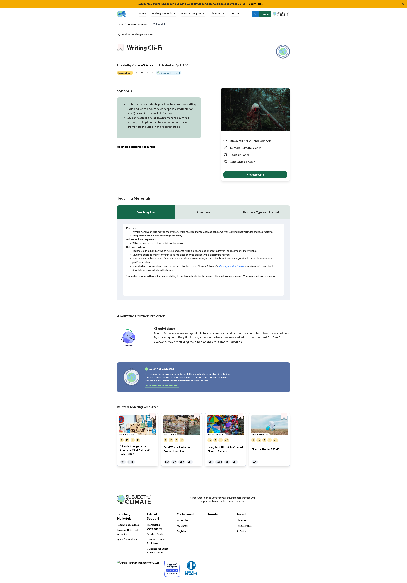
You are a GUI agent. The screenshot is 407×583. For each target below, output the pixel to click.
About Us (242, 520)
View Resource (255, 174)
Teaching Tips (146, 212)
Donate (212, 514)
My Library (182, 525)
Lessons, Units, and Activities (127, 532)
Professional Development (154, 526)
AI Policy (241, 531)
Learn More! (255, 3)
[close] (403, 4)
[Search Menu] (255, 14)
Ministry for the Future (231, 266)
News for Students (127, 539)
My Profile (182, 520)
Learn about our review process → (162, 385)
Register (181, 531)
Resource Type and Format (261, 212)
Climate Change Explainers (156, 541)
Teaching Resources (128, 524)
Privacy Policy (244, 525)
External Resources (138, 23)
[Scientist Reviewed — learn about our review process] (283, 52)
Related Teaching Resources (136, 147)
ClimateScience (142, 65)
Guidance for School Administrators (158, 550)
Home (120, 23)
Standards (203, 212)
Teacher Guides (155, 534)
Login (265, 14)
